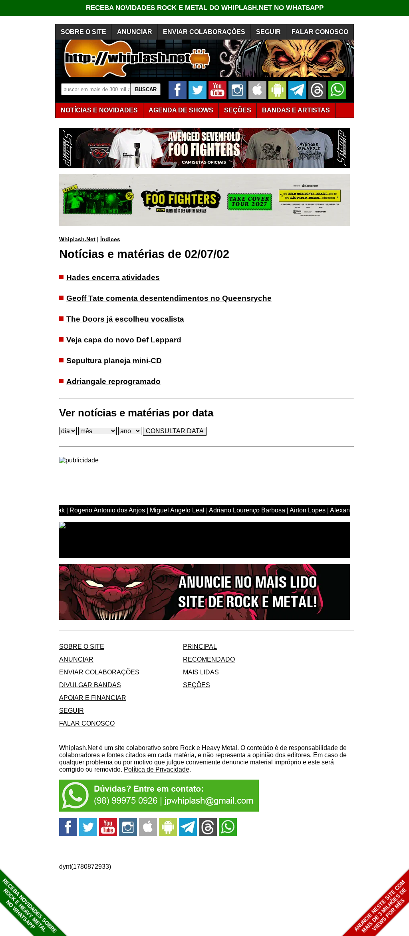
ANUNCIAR (134, 31)
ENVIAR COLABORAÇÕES (204, 31)
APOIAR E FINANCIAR (92, 697)
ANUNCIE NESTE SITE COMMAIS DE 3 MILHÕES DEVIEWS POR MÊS (380, 906)
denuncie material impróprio (261, 762)
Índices (110, 239)
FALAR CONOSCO (320, 31)
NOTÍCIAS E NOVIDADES (99, 110)
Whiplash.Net (77, 239)
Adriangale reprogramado (113, 381)
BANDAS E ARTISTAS (296, 110)
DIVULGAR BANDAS (90, 685)
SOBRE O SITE (83, 31)
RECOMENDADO (209, 659)
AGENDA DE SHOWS (181, 110)
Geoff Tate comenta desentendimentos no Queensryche (169, 298)
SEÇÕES (237, 110)
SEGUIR (268, 31)
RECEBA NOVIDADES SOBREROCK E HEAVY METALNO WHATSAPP (29, 906)
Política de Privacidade (156, 769)
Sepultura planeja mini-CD (114, 360)
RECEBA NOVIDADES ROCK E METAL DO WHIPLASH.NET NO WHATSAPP (205, 8)
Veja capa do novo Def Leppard (123, 340)
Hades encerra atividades (113, 277)
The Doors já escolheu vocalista (125, 319)
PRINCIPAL (200, 646)
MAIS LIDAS (201, 672)
